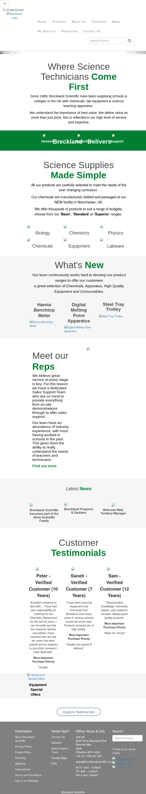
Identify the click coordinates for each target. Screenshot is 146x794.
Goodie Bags (59, 758)
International (22, 769)
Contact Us (92, 31)
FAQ (54, 763)
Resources (69, 31)
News (116, 21)
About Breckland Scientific (25, 739)
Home (42, 21)
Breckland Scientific (73, 792)
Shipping (20, 763)
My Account (47, 31)
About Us (79, 21)
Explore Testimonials (78, 711)
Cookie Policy (23, 752)
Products (59, 21)
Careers (56, 742)
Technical (98, 21)
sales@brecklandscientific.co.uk (45, 10)
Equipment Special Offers (38, 689)
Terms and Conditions (28, 775)
